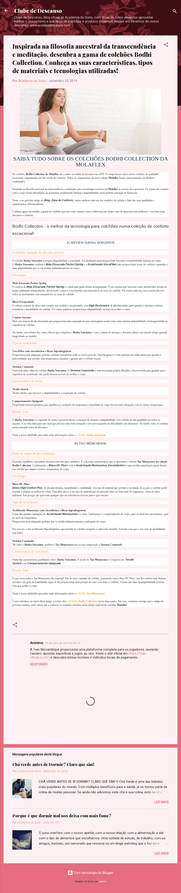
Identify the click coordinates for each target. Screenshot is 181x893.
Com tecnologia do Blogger (93, 873)
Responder (39, 664)
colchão (91, 435)
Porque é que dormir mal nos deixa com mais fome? (61, 815)
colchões (82, 601)
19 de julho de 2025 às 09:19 (62, 643)
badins (102, 881)
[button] (166, 45)
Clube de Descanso (38, 10)
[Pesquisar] (174, 12)
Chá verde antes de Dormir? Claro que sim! (53, 764)
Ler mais (162, 802)
